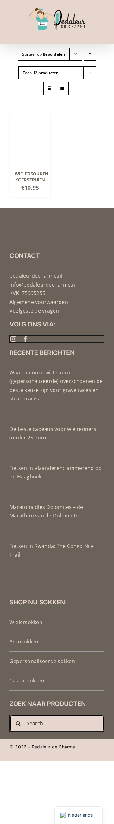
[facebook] (25, 339)
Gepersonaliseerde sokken (42, 661)
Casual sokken (27, 680)
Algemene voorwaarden (39, 302)
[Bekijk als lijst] (62, 88)
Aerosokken (24, 641)
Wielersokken (26, 622)
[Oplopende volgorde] (90, 54)
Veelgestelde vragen (34, 310)
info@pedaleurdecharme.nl (43, 284)
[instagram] (13, 339)
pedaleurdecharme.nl (36, 275)
